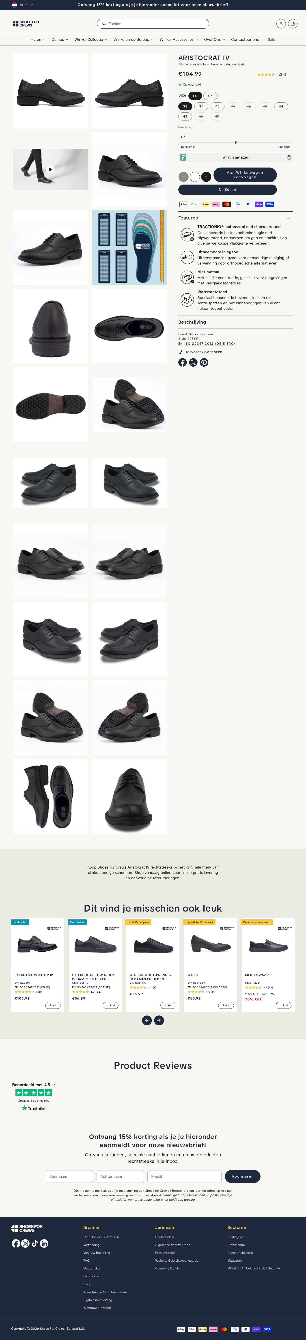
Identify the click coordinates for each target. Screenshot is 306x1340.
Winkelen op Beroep (131, 39)
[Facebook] (182, 365)
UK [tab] (210, 96)
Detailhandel (236, 1245)
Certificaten (91, 1276)
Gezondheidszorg (240, 1253)
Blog (86, 1284)
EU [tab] (195, 96)
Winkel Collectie (88, 39)
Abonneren (243, 1176)
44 (281, 106)
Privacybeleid (165, 1253)
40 (217, 106)
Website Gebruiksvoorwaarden (177, 1260)
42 (251, 107)
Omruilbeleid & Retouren (101, 1237)
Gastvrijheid (236, 1237)
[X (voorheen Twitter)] (193, 365)
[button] (36, 39)
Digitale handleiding (97, 1300)
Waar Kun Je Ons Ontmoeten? (105, 1292)
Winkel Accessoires (177, 39)
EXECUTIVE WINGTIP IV (34, 975)
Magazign (234, 1260)
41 (235, 107)
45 (185, 116)
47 (219, 117)
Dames (58, 39)
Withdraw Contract (97, 1308)
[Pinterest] (204, 365)
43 (267, 107)
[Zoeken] (104, 23)
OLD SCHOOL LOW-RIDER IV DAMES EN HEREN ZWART (93, 977)
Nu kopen (227, 189)
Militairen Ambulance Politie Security (253, 1268)
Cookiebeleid (164, 1237)
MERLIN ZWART (258, 975)
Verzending (91, 1245)
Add (54, 1005)
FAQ (86, 1260)
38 (185, 106)
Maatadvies (91, 1268)
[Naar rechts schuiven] (159, 1020)
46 (203, 117)
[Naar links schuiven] (147, 1020)
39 (201, 106)
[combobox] (153, 24)
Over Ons (212, 39)
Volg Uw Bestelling (96, 1253)
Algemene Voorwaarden (172, 1245)
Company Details (167, 1268)
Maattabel (184, 127)
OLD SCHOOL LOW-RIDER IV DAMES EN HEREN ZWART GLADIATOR (151, 977)
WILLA (192, 975)
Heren (36, 39)
